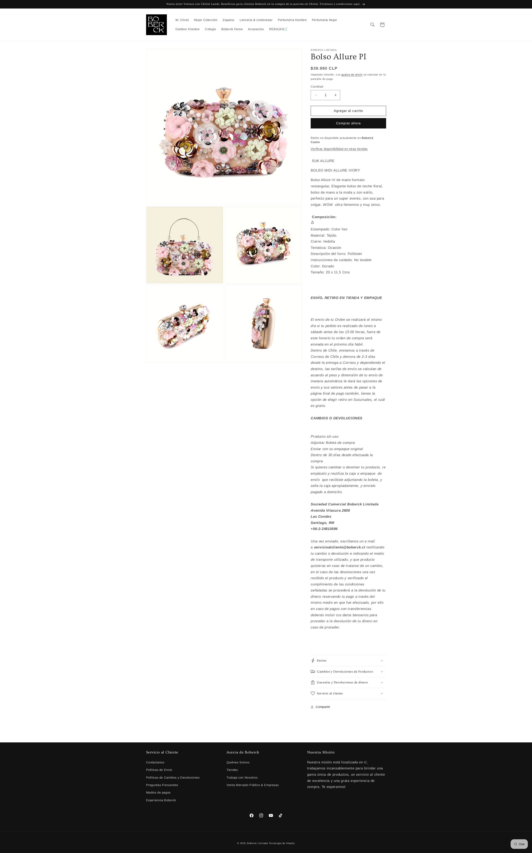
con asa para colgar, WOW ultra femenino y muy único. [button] (347, 198)
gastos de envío (351, 74)
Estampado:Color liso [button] (329, 229)
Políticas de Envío (159, 770)
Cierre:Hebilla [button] (323, 241)
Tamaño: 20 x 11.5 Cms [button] (330, 272)
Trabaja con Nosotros (242, 777)
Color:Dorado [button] (322, 266)
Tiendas (232, 770)
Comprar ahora (348, 123)
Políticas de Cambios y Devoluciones (173, 777)
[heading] (348, 214)
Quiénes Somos (238, 762)
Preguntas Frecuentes (162, 785)
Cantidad (317, 86)
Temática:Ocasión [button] (326, 247)
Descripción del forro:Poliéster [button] (336, 254)
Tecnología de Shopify (282, 843)
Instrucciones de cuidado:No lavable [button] (341, 260)
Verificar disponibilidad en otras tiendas (339, 148)
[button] (372, 25)
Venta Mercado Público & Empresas (253, 785)
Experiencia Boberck (161, 800)
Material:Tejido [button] (323, 235)
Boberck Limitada (257, 843)
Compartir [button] (323, 707)
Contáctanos (155, 762)
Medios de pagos (158, 792)
